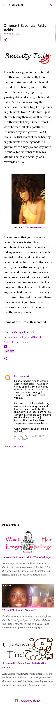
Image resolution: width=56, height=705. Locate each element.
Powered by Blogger (29, 700)
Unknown (19, 376)
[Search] (52, 5)
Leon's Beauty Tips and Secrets (23, 337)
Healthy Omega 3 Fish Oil (19, 332)
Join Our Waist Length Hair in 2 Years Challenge (26, 557)
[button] (5, 40)
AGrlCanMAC (16, 5)
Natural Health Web (16, 342)
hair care (9, 351)
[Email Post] (5, 348)
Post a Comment (14, 446)
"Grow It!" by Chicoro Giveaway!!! (19, 610)
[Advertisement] (28, 486)
